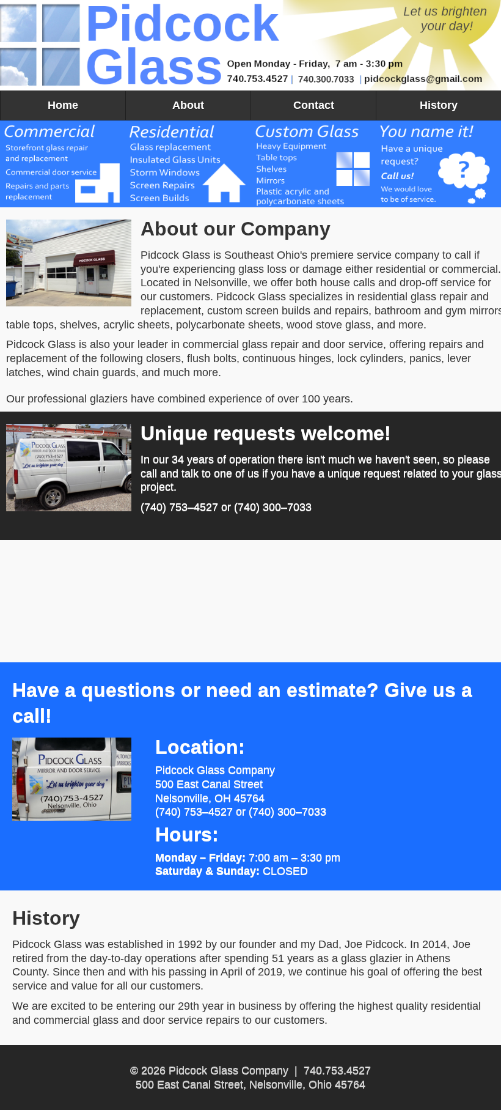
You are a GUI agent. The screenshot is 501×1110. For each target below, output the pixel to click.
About (188, 105)
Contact (313, 105)
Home (63, 105)
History (439, 105)
